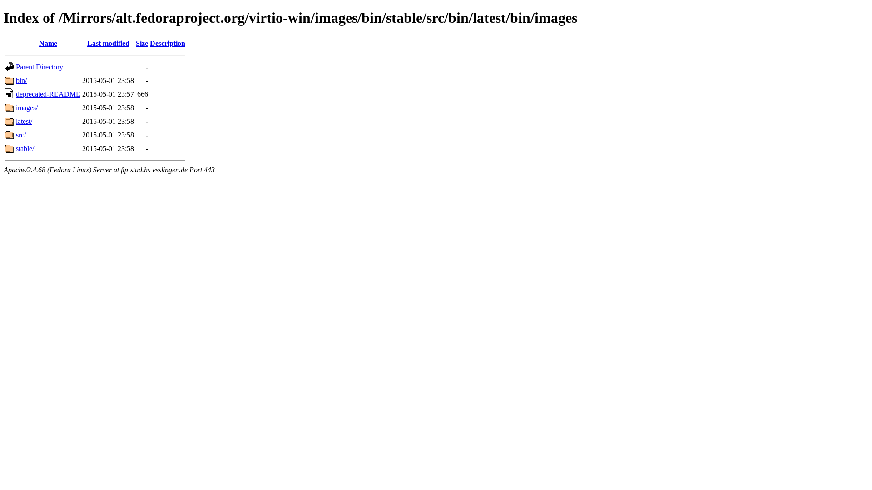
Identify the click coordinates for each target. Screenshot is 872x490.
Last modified (108, 43)
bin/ (21, 80)
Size (142, 43)
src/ (21, 135)
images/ (27, 108)
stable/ (25, 148)
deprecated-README (48, 94)
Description (167, 43)
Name (48, 43)
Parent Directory (39, 67)
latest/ (24, 121)
